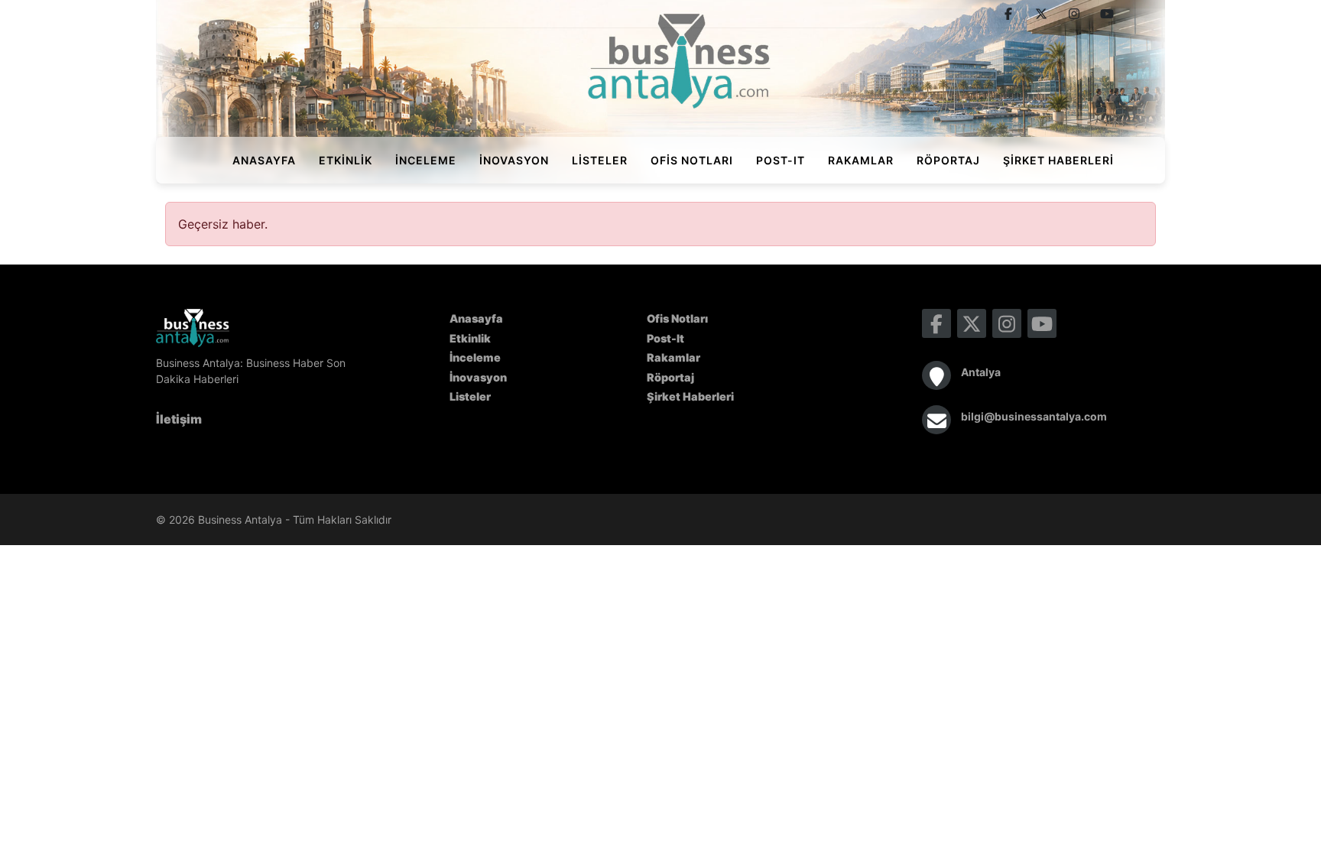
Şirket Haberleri (1058, 160)
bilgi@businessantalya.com (1034, 416)
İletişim (179, 419)
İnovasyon (514, 160)
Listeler (600, 160)
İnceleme (425, 160)
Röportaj (948, 160)
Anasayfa (264, 160)
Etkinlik (345, 160)
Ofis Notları (692, 160)
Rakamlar (861, 160)
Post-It (780, 160)
